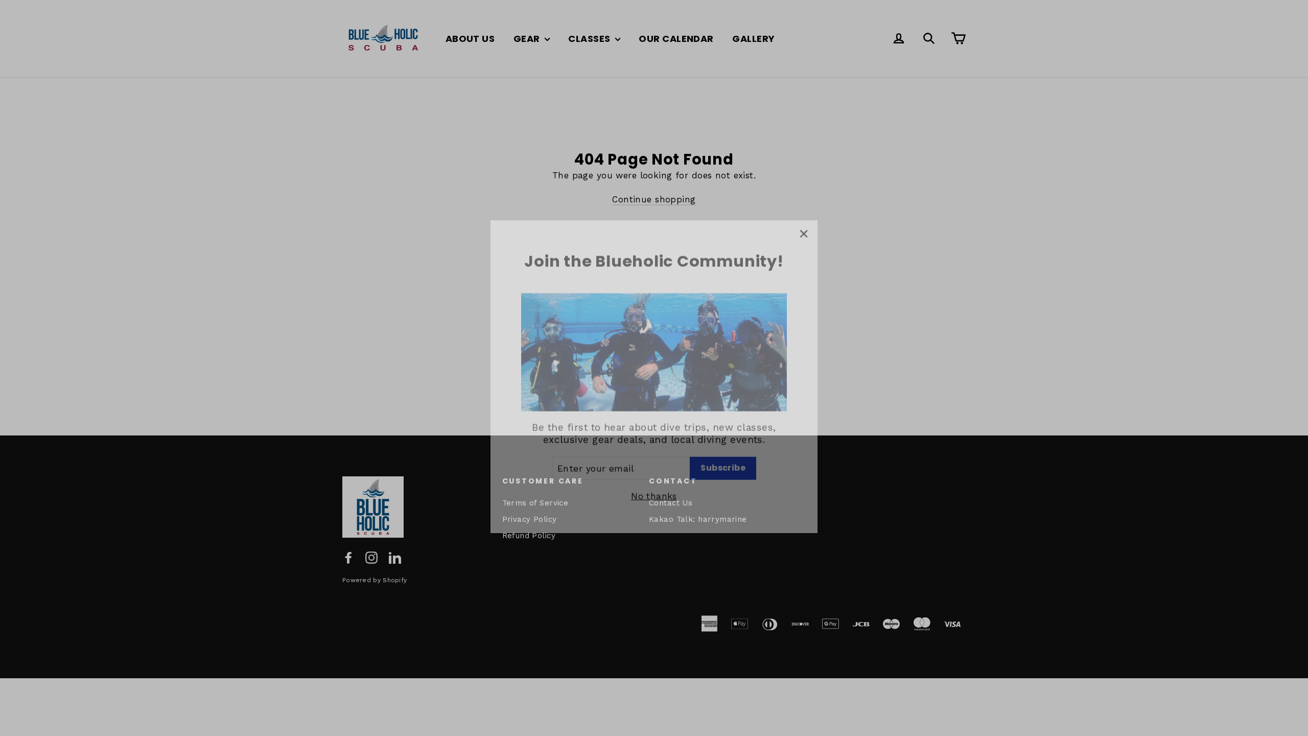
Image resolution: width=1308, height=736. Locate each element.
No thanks (654, 487)
